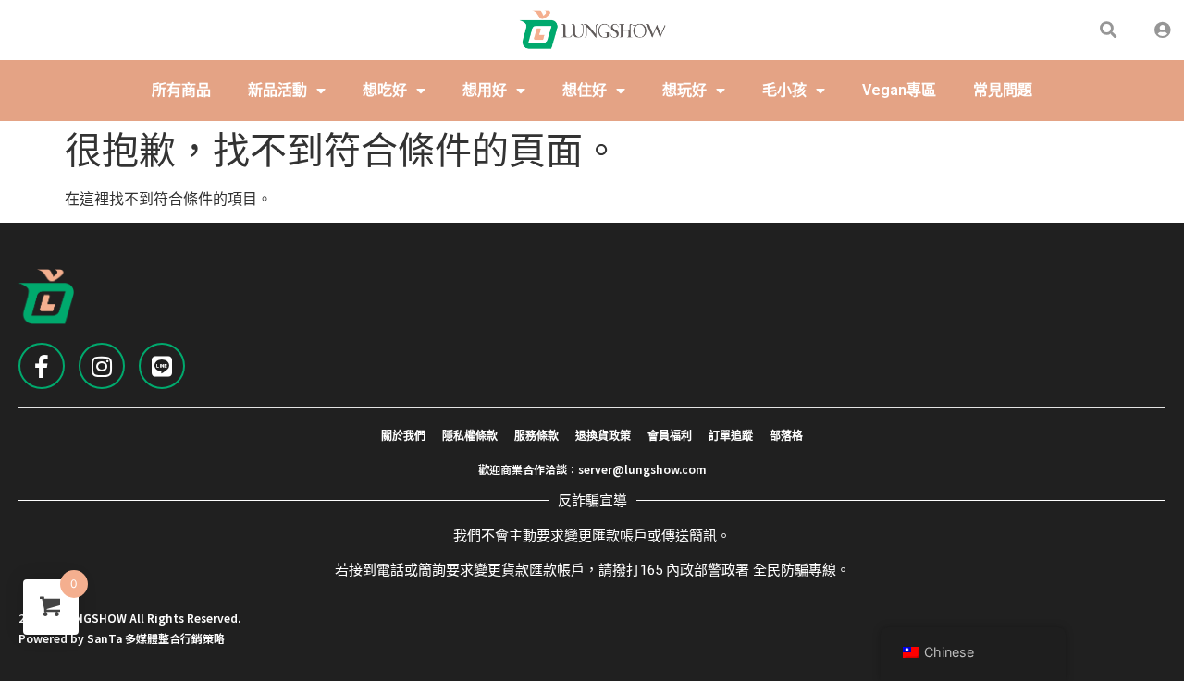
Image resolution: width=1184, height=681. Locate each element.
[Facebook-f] (41, 366)
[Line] (162, 366)
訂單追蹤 (731, 436)
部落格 (786, 436)
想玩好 (684, 90)
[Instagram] (102, 366)
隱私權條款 (470, 436)
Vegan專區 (899, 90)
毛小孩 (784, 90)
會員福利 (670, 436)
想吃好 (385, 90)
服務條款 (536, 436)
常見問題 (1002, 90)
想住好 (584, 90)
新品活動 (277, 90)
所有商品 (181, 90)
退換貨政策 (603, 436)
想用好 (484, 90)
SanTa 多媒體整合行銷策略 (156, 638)
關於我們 (403, 436)
